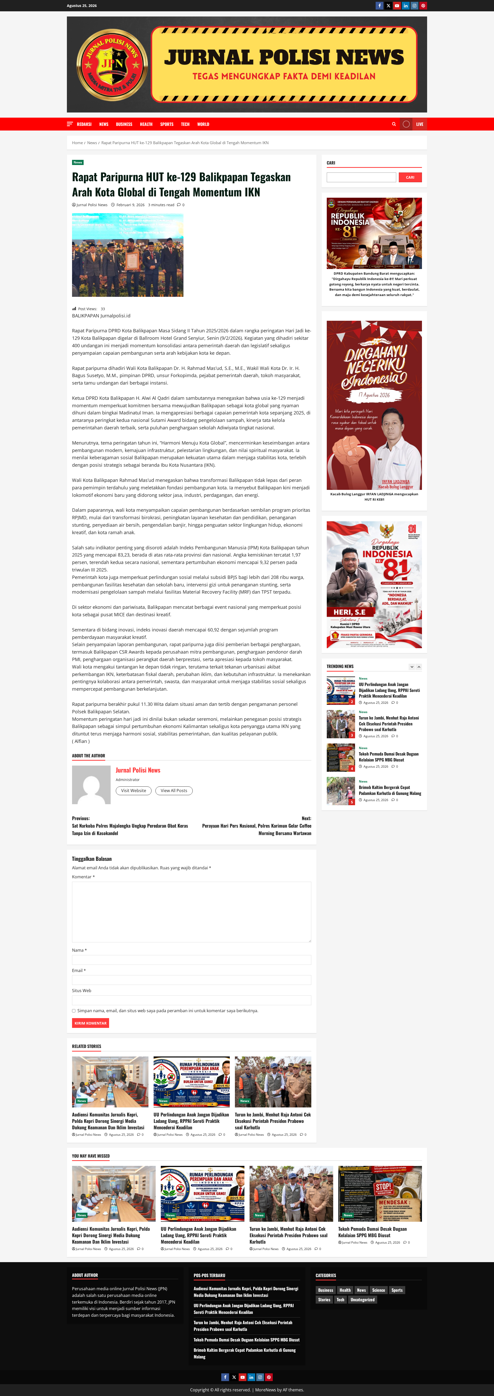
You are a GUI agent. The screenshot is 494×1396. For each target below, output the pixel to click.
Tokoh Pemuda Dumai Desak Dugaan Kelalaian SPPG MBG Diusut (341, 757)
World (203, 124)
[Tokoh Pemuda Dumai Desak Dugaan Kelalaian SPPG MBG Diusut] (380, 1194)
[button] (70, 124)
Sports (166, 124)
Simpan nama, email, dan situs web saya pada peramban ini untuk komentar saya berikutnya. (167, 1010)
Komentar (83, 877)
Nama (79, 950)
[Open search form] (394, 124)
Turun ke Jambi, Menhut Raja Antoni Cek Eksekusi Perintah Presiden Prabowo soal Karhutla (273, 1121)
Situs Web (81, 990)
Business (124, 124)
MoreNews (265, 1390)
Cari (331, 163)
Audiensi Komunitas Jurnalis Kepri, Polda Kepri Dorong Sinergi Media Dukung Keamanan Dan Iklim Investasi (108, 1121)
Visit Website (133, 790)
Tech (185, 124)
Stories (324, 1299)
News (103, 124)
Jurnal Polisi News (92, 204)
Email (79, 970)
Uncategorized (363, 1299)
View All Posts (174, 790)
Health (146, 124)
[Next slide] (419, 667)
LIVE (419, 124)
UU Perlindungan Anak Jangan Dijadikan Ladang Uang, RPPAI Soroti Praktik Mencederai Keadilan (191, 1121)
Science (378, 1290)
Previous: (130, 825)
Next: (256, 825)
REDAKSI (84, 124)
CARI (410, 177)
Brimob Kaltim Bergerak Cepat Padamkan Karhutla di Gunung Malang (341, 791)
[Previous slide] (412, 667)
